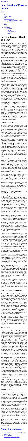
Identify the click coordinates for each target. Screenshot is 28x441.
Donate (5, 24)
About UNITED (8, 29)
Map (5, 17)
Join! (5, 23)
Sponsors (9, 33)
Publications (7, 27)
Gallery (5, 26)
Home (5, 14)
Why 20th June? (11, 21)
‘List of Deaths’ (7, 16)
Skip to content (4, 1)
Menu (2, 12)
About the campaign (9, 19)
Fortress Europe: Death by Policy (15, 20)
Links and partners (11, 31)
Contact (9, 30)
